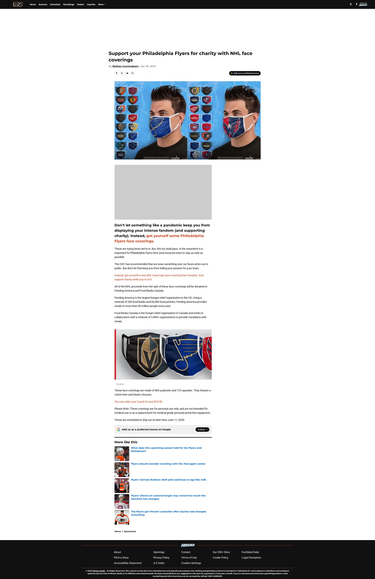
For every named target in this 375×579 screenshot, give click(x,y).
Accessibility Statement (128, 563)
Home (117, 531)
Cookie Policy (220, 557)
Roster (80, 4)
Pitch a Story (121, 557)
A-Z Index (159, 563)
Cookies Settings (191, 563)
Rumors (43, 4)
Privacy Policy (161, 557)
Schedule (55, 4)
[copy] (132, 73)
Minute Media (99, 571)
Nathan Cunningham (125, 66)
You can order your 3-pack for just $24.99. (138, 401)
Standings (68, 4)
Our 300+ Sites (221, 552)
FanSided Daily (250, 552)
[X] (351, 4)
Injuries (91, 4)
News (33, 4)
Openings (158, 552)
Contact (186, 552)
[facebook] (356, 4)
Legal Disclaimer (251, 557)
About (117, 552)
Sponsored (130, 531)
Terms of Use (189, 557)
